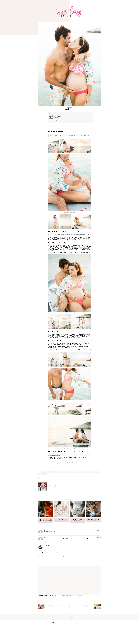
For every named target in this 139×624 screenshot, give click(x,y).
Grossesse (75, 471)
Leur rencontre (51, 115)
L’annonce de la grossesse (53, 117)
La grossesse (51, 118)
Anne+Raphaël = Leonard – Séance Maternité (77, 520)
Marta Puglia (75, 622)
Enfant (70, 471)
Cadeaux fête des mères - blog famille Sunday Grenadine (49, 553)
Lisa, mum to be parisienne (93, 519)
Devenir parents (63, 471)
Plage (80, 471)
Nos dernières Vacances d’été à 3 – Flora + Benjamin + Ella (45, 520)
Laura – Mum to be (61, 519)
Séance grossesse (86, 471)
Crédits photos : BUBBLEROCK (55, 121)
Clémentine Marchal (54, 485)
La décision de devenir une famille (55, 116)
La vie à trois (51, 119)
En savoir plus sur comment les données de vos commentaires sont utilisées (69, 595)
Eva (44, 530)
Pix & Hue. (86, 622)
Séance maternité (95, 471)
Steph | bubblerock (47, 545)
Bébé (50, 471)
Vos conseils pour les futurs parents (55, 120)
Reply (45, 533)
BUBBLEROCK (71, 462)
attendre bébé (44, 471)
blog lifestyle (55, 471)
